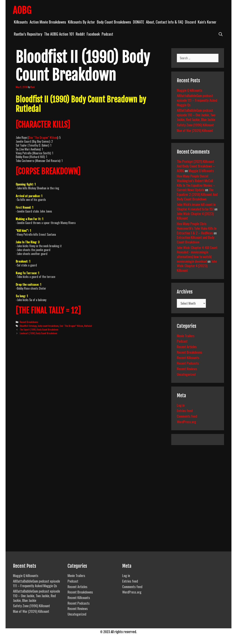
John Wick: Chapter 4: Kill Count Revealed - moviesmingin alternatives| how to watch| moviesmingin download (197, 254)
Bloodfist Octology (28, 326)
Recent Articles (187, 346)
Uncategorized (186, 374)
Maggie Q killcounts (189, 90)
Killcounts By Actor (81, 22)
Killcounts (21, 22)
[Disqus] (90, 394)
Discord (190, 22)
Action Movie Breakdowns (48, 22)
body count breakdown (48, 326)
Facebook (93, 34)
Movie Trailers (185, 335)
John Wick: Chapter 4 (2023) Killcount (195, 216)
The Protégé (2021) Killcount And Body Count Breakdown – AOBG (196, 166)
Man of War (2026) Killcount (195, 130)
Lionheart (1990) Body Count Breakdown (38, 333)
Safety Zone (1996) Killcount (195, 124)
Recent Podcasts (188, 363)
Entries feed (185, 410)
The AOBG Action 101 (59, 34)
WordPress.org (186, 421)
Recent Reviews (187, 368)
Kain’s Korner (207, 22)
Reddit (80, 34)
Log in (181, 405)
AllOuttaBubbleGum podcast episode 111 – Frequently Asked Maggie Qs (197, 100)
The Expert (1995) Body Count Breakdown (39, 329)
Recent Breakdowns (29, 322)
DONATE (138, 22)
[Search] (220, 34)
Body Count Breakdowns (114, 22)
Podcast (107, 34)
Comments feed (187, 416)
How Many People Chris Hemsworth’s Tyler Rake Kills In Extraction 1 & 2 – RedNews (196, 228)
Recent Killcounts (188, 357)
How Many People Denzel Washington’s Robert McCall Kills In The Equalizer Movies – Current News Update (196, 182)
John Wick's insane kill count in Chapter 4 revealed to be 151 (196, 206)
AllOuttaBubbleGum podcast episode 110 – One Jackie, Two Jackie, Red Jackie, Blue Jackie (196, 114)
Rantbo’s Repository (28, 34)
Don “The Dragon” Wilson (43, 137)
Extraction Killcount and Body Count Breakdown (195, 239)
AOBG (22, 10)
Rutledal (88, 326)
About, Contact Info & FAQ (164, 22)
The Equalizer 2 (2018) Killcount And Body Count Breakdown (197, 194)
